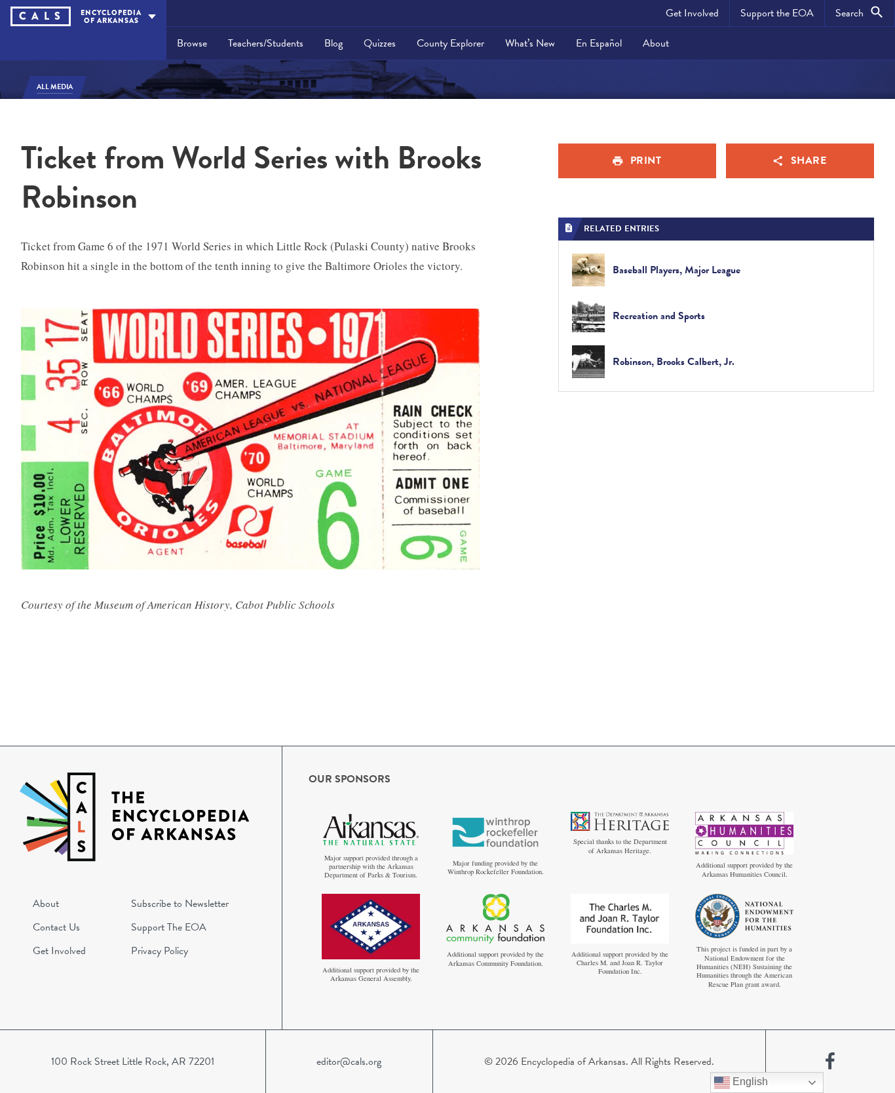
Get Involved (692, 13)
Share (809, 160)
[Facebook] (830, 1061)
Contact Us (56, 927)
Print (646, 160)
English (749, 1081)
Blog (333, 43)
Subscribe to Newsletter (180, 903)
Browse (192, 43)
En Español (599, 43)
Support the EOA (777, 13)
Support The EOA (168, 927)
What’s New (530, 43)
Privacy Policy (159, 951)
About (656, 43)
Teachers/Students (265, 43)
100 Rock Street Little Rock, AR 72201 (132, 1061)
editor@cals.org (348, 1061)
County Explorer (450, 43)
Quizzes (380, 43)
